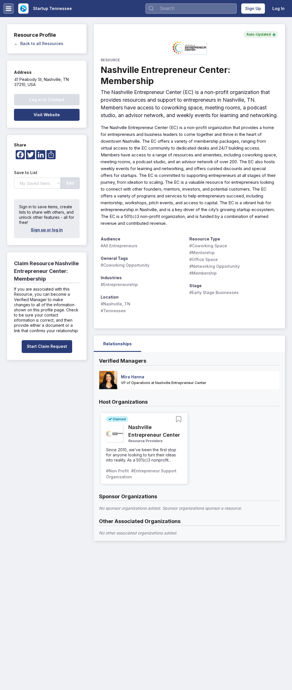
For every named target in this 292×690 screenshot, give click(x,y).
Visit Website (47, 114)
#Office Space (203, 259)
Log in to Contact (46, 99)
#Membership (203, 273)
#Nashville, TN (115, 303)
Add (70, 183)
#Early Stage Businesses (214, 292)
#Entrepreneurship (119, 284)
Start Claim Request (47, 346)
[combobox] (191, 8)
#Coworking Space (208, 245)
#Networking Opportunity (214, 266)
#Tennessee (113, 310)
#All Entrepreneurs (119, 245)
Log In (278, 8)
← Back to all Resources (38, 43)
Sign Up (253, 8)
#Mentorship (202, 252)
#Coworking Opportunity (125, 265)
